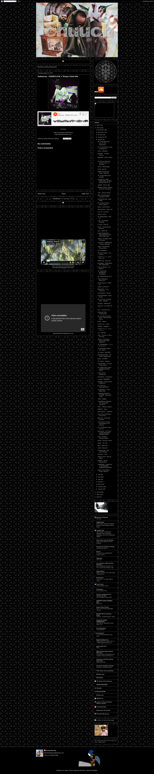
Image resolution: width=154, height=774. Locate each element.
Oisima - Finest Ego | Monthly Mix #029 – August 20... (104, 340)
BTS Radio (99, 677)
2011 (98, 494)
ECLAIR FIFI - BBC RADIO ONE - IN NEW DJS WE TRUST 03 (105, 181)
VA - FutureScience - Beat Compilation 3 (105, 147)
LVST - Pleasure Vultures (105, 406)
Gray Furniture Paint (101, 590)
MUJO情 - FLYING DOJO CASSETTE (105, 382)
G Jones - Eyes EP (103, 224)
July (99, 474)
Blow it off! (99, 603)
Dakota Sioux (101, 742)
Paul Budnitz (100, 633)
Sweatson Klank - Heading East (102, 312)
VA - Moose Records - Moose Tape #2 (104, 203)
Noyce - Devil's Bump (104, 207)
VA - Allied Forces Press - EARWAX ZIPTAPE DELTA (105, 369)
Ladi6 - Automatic (102, 448)
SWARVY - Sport (102, 409)
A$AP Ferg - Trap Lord (104, 260)
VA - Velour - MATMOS (104, 352)
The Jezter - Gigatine (104, 361)
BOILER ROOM (100, 691)
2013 (98, 127)
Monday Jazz (100, 674)
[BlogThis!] (65, 139)
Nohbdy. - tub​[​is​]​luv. (103, 326)
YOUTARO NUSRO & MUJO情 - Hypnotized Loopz (104, 395)
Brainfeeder (99, 577)
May (99, 479)
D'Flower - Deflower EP (104, 303)
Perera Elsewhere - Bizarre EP (103, 279)
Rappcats (99, 558)
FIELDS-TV (99, 698)
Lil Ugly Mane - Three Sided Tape (104, 390)
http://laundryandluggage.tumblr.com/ (63, 267)
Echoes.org (99, 695)
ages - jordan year (103, 445)
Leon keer (99, 518)
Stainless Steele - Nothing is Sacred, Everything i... (105, 189)
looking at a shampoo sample (104, 667)
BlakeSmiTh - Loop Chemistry (103, 289)
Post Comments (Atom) (67, 198)
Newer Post (41, 194)
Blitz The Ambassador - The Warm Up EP (104, 195)
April (99, 482)
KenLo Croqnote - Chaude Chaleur (103, 437)
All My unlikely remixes (102, 585)
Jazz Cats (99, 559)
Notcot (98, 551)
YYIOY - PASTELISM (103, 166)
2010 (98, 497)
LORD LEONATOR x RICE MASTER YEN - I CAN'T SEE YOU (105, 235)
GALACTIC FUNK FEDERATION (101, 620)
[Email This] (64, 139)
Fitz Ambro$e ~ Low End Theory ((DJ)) (104, 364)
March (100, 484)
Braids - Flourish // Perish (105, 440)
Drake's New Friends (102, 607)
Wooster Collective (102, 517)
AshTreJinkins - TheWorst (105, 411)
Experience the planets (103, 710)
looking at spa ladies (101, 548)
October (100, 134)
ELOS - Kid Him (102, 169)
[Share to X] (67, 139)
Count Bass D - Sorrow (104, 293)
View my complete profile (51, 755)
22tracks (99, 688)
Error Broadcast (101, 628)
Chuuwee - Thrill (102, 454)
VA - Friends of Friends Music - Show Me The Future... (104, 317)
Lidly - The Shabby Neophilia (103, 221)
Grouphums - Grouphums (105, 377)
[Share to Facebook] (69, 139)
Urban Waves (100, 571)
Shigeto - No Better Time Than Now (105, 239)
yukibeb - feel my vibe (104, 185)
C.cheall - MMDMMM (104, 379)
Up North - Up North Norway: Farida (105, 616)
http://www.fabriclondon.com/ (63, 134)
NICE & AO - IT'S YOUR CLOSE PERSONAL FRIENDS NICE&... (104, 433)
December (101, 130)
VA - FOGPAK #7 (102, 250)
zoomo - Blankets (102, 151)
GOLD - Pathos (102, 321)
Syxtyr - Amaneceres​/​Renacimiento (104, 247)
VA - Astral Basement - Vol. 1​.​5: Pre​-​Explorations (104, 143)
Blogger (95, 770)
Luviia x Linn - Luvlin (103, 324)
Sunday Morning (51, 750)
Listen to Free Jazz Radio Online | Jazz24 (104, 702)
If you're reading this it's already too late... (103, 595)
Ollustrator (82, 770)
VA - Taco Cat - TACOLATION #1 (103, 386)
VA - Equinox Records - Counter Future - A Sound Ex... (104, 163)
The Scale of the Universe (104, 681)
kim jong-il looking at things (105, 665)
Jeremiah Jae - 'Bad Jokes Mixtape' (103, 451)
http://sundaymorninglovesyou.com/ (63, 333)
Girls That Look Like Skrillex (105, 540)
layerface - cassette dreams (103, 154)
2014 (98, 125)
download (63, 129)
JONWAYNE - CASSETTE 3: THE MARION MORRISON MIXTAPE (105, 466)
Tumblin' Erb (100, 530)
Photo (97, 647)
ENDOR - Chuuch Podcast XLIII (103, 461)
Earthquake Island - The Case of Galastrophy (104, 355)
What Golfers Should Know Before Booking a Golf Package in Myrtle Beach (105, 525)
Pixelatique (99, 589)
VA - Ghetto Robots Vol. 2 (105, 276)
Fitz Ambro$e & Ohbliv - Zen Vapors (104, 349)
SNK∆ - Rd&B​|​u (102, 399)
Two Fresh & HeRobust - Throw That (105, 414)
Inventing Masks (100, 629)
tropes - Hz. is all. (102, 443)
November (101, 132)
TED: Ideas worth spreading (104, 670)
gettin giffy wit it (101, 646)
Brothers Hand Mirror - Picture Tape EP (104, 470)
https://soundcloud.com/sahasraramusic (63, 266)
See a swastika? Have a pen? (104, 597)
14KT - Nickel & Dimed (104, 192)
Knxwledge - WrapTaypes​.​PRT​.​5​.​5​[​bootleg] (105, 263)
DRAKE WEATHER (101, 684)
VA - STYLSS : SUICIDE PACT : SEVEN (104, 300)
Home (64, 194)
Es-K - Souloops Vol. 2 (104, 309)
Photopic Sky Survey (102, 714)
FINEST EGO (100, 522)
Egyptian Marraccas (102, 639)
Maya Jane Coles (100, 662)
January (100, 489)
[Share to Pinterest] (70, 139)
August (100, 139)
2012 (98, 492)
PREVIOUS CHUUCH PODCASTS (47, 67)
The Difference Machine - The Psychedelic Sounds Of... (105, 403)
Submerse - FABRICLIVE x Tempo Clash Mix (105, 243)
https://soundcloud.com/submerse (63, 132)
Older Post (85, 194)
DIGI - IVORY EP (102, 231)
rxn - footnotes (102, 332)
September (101, 137)
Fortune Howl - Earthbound (102, 373)
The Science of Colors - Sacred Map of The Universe (104, 423)
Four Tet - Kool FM (103, 212)
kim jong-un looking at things (105, 546)
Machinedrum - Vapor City (105, 209)
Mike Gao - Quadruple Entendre (104, 418)
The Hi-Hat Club (101, 707)
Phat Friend (99, 584)
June (99, 477)
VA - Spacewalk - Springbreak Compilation (102, 272)
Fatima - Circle (102, 214)
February (101, 486)
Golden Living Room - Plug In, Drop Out (104, 172)
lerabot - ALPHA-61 (103, 286)
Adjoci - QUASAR (102, 358)
